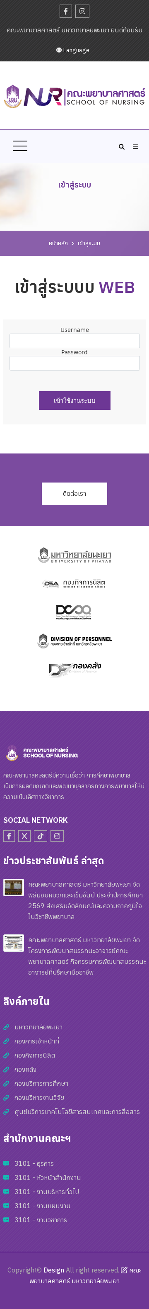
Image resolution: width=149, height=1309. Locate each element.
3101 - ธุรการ (34, 1163)
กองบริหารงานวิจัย (39, 1097)
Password (74, 352)
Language (75, 50)
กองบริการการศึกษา (41, 1083)
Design (53, 1270)
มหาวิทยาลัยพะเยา (38, 1027)
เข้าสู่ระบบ (89, 243)
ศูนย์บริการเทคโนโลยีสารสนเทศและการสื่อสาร (77, 1111)
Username (74, 330)
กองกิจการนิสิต (34, 1055)
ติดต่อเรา (74, 493)
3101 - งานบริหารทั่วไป (46, 1191)
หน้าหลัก (58, 243)
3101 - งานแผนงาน (42, 1206)
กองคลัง (25, 1069)
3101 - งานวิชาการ (40, 1220)
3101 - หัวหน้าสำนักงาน (47, 1177)
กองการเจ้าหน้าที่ (36, 1041)
